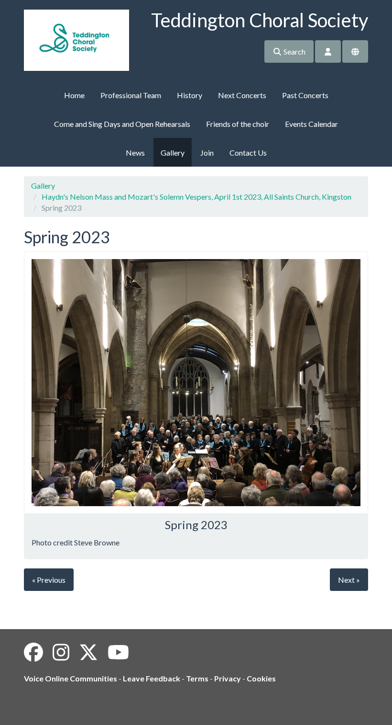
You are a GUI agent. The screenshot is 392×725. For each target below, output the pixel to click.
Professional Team (130, 95)
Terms (197, 678)
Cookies (261, 678)
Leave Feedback (151, 678)
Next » (349, 579)
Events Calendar (311, 123)
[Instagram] (61, 652)
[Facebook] (33, 652)
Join (207, 152)
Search (293, 51)
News (135, 152)
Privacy (227, 678)
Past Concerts (305, 95)
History (189, 95)
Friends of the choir (237, 123)
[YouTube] (118, 652)
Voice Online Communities (70, 678)
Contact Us (248, 152)
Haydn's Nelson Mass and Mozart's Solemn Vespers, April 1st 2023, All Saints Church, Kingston (196, 196)
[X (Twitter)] (88, 652)
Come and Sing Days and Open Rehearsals (122, 123)
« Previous (48, 579)
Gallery (173, 152)
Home (74, 95)
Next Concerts (242, 95)
